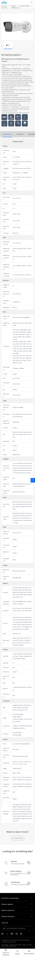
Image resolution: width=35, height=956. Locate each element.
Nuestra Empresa (7, 916)
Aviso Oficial (4, 945)
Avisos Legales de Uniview (8, 946)
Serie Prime (4, 8)
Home (5, 6)
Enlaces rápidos (7, 904)
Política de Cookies (27, 945)
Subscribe (4, 923)
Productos (13, 6)
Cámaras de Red (24, 6)
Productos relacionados (10, 898)
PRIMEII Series (15, 8)
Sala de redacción (7, 910)
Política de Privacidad (15, 945)
